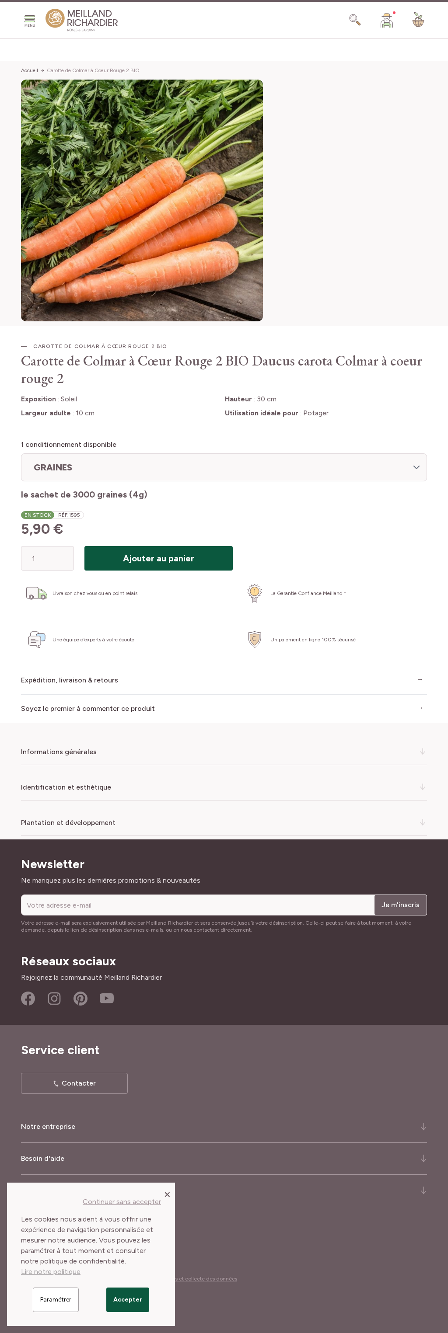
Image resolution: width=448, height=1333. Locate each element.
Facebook (28, 999)
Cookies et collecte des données (197, 1279)
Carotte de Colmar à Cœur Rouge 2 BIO (93, 70)
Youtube (107, 999)
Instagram (54, 999)
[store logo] (82, 20)
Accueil (29, 70)
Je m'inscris (401, 905)
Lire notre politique (50, 1271)
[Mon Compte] (387, 20)
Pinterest (81, 999)
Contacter (79, 1083)
